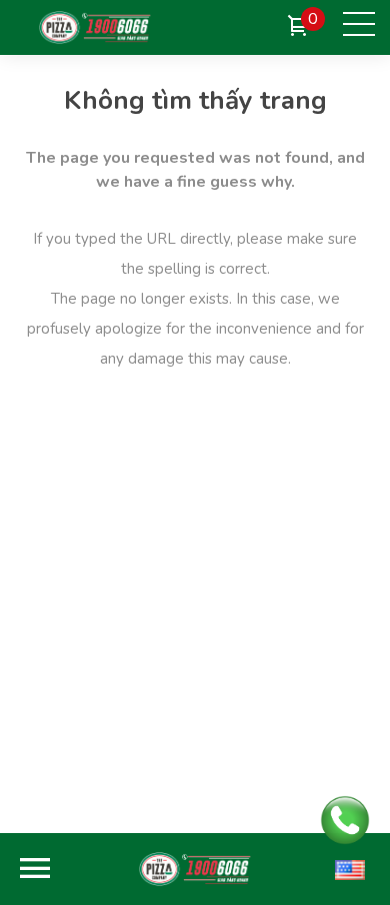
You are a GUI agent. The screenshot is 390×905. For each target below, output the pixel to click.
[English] (350, 869)
